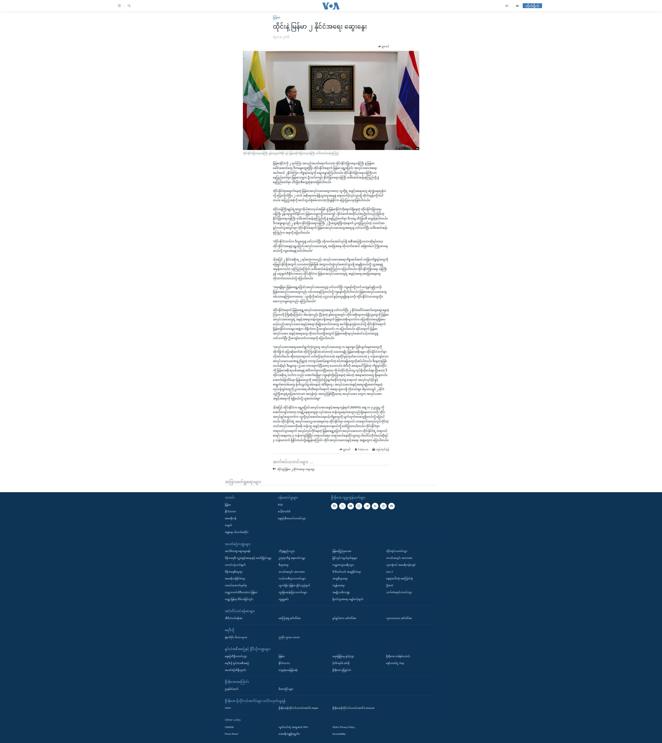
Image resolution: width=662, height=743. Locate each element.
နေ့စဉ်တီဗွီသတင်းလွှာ (236, 656)
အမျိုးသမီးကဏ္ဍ (341, 592)
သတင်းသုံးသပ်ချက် (235, 564)
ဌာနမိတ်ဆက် (232, 689)
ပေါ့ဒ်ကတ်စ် (284, 511)
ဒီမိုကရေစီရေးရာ (233, 571)
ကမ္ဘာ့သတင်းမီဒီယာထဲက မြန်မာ (241, 592)
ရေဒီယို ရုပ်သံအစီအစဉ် (237, 663)
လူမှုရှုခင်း (284, 599)
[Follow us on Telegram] (367, 506)
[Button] (383, 46)
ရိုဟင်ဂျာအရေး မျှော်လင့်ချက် (347, 599)
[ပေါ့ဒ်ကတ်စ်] (383, 506)
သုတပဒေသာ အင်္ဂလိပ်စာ (399, 618)
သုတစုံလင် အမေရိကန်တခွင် (401, 564)
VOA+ (228, 708)
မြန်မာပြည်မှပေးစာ (341, 551)
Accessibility (338, 733)
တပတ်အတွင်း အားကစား (292, 571)
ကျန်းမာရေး (338, 585)
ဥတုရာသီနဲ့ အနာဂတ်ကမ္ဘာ (292, 558)
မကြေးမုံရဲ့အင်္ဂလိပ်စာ (290, 618)
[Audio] (507, 6)
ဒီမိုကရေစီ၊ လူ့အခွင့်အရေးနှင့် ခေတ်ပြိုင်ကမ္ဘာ (248, 558)
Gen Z (389, 571)
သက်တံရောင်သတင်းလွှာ (399, 592)
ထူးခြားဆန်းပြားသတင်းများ (293, 592)
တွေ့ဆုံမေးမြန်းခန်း (288, 670)
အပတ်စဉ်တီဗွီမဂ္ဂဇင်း (235, 670)
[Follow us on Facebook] (334, 506)
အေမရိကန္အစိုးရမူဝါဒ (289, 733)
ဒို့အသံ (389, 585)
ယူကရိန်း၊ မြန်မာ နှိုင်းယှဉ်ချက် (294, 585)
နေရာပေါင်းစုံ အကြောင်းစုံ (399, 578)
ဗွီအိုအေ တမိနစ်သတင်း (398, 656)
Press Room (231, 733)
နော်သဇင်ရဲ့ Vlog (395, 663)
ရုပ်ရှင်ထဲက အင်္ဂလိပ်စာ (344, 618)
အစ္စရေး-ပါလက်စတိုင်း (236, 532)
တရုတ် (228, 525)
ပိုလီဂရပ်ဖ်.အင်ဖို (340, 663)
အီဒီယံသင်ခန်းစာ (233, 618)
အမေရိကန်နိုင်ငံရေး (235, 578)
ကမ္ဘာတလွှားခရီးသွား (343, 564)
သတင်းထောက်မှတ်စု (236, 585)
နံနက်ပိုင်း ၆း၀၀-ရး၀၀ (236, 637)
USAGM (229, 727)
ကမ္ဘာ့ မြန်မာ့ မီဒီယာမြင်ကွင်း (239, 599)
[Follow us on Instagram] (358, 506)
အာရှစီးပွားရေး (340, 578)
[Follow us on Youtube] (350, 506)
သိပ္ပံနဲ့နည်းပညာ (287, 551)
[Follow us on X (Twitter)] (342, 506)
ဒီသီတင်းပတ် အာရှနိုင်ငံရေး (346, 571)
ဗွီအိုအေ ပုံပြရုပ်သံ (341, 670)
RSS (280, 504)
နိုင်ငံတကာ (230, 511)
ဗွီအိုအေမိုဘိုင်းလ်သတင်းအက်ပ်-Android (353, 708)
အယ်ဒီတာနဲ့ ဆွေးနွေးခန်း (237, 551)
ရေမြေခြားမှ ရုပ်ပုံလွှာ (343, 656)
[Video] (517, 6)
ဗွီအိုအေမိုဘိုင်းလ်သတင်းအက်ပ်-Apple (298, 708)
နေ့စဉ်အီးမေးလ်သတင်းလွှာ (292, 518)
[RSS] (375, 506)
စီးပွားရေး (284, 564)
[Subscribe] (391, 506)
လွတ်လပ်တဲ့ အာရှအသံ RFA (293, 727)
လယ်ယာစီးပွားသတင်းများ (292, 578)
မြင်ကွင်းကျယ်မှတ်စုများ (344, 558)
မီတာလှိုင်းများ (286, 689)
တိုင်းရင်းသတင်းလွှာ (396, 551)
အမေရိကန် (230, 518)
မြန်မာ (276, 17)
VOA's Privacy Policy (343, 727)
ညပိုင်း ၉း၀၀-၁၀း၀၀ (289, 637)
